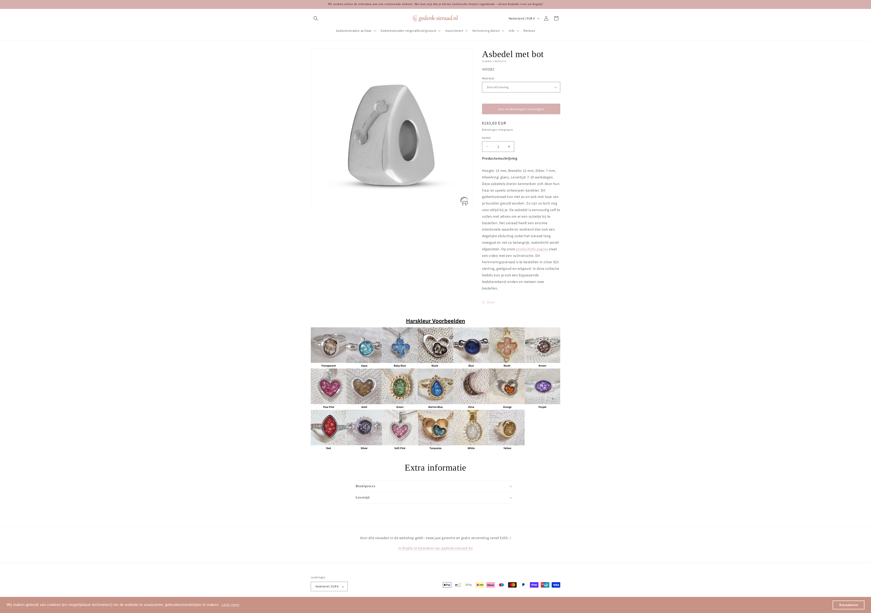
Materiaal (488, 78)
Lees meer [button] (230, 605)
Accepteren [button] (848, 605)
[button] (316, 18)
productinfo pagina (532, 249)
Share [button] (491, 302)
